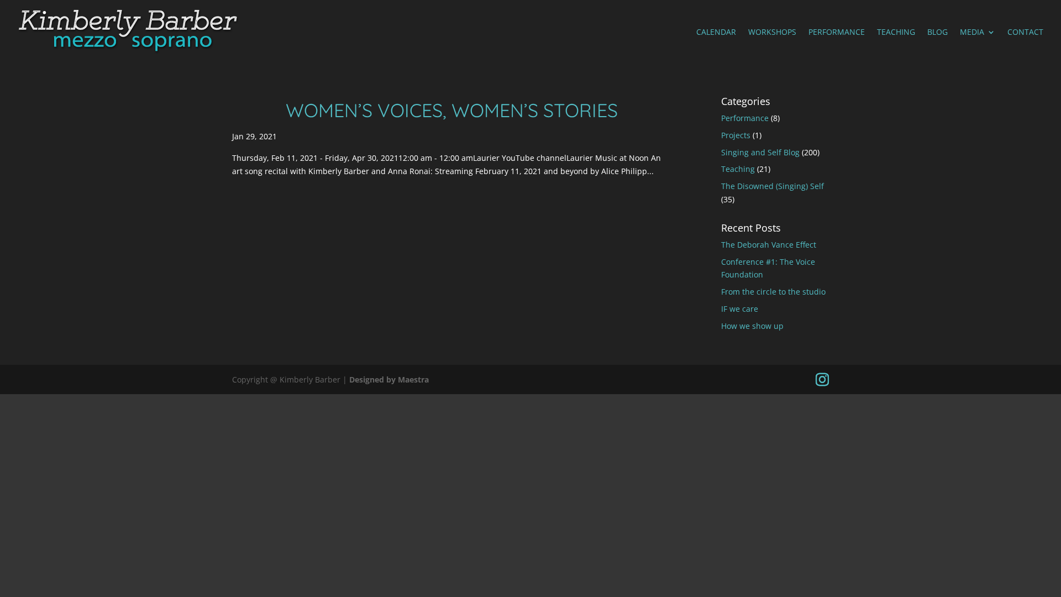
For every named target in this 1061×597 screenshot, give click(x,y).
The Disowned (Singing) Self (772, 186)
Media (972, 32)
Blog (937, 32)
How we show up (752, 326)
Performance (836, 32)
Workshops (772, 32)
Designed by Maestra (389, 379)
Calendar (716, 32)
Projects (735, 135)
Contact (1025, 32)
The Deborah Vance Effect (768, 244)
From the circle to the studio (773, 291)
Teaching (896, 32)
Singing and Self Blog (760, 152)
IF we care (739, 308)
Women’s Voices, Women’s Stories (452, 110)
